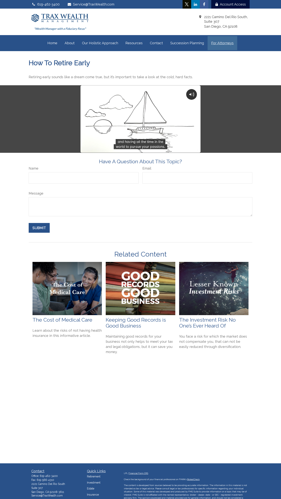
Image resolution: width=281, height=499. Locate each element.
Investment (93, 482)
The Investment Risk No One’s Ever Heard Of (207, 323)
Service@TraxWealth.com (93, 4)
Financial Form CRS (138, 473)
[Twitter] (187, 4)
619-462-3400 (49, 475)
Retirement (93, 476)
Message (36, 193)
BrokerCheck (193, 479)
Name (33, 168)
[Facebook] (204, 4)
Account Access (233, 4)
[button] (52, 43)
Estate (90, 488)
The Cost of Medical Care (62, 320)
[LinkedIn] (195, 4)
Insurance (93, 494)
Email (146, 168)
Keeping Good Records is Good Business (136, 323)
